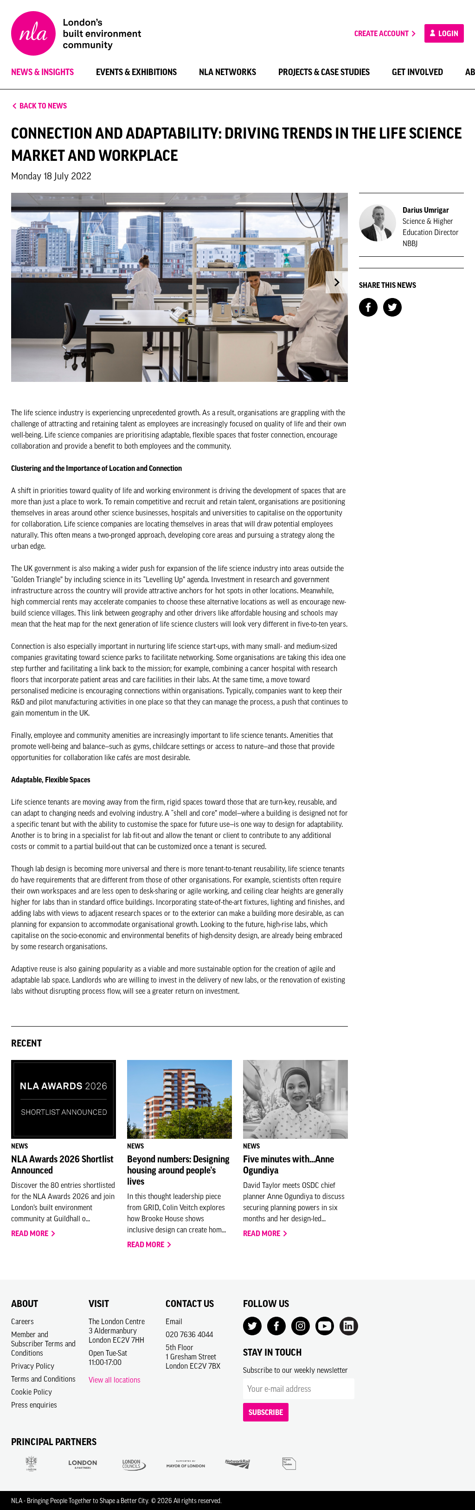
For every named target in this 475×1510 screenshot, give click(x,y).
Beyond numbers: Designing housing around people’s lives (178, 1170)
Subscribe (266, 1412)
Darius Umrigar (426, 210)
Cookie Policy (31, 1392)
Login (447, 33)
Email (174, 1321)
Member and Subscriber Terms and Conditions (43, 1343)
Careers (22, 1321)
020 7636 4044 (189, 1334)
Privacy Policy (32, 1366)
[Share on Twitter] (392, 306)
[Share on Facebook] (368, 306)
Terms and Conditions (43, 1379)
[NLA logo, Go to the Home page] (76, 33)
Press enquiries (34, 1405)
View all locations (115, 1380)
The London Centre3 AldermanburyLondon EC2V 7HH (117, 1330)
